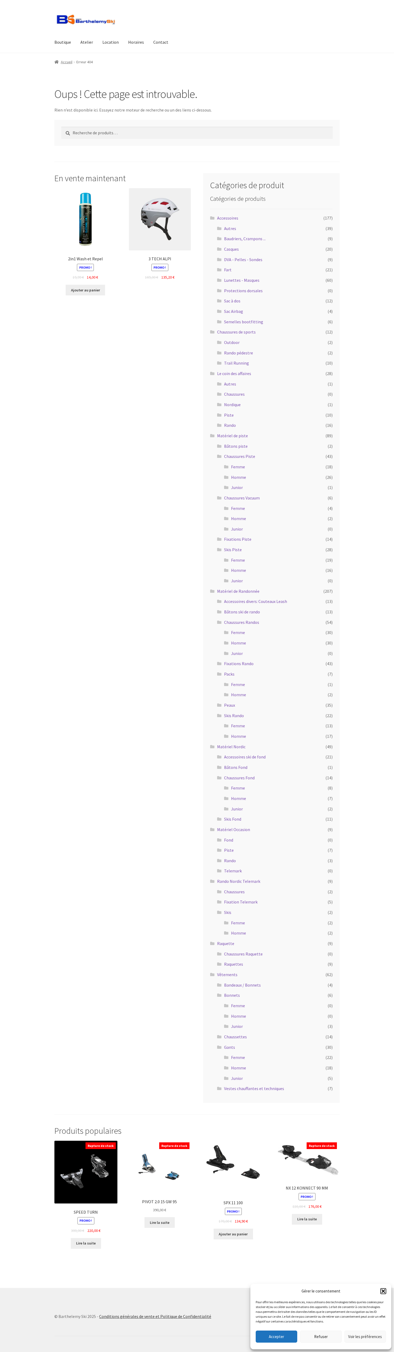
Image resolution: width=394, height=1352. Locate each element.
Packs (229, 674)
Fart (228, 269)
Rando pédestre (238, 352)
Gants (229, 1047)
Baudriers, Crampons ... (245, 238)
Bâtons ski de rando (242, 611)
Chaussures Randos (241, 622)
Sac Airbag (233, 311)
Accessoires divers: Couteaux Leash (255, 601)
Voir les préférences (365, 1336)
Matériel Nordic (231, 746)
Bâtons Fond (235, 767)
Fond (228, 840)
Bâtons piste (236, 446)
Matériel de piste (232, 435)
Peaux (229, 705)
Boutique (62, 42)
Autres (230, 228)
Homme (238, 477)
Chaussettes (235, 1036)
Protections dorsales (243, 290)
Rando (230, 425)
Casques (231, 249)
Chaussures (234, 394)
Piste (229, 415)
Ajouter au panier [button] (85, 290)
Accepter (276, 1336)
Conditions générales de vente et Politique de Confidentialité (155, 1316)
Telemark (233, 870)
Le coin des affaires (234, 373)
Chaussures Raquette (243, 954)
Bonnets (232, 995)
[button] (383, 1291)
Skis (227, 912)
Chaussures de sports (236, 332)
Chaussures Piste (239, 456)
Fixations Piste (237, 539)
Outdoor (232, 342)
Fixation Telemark (241, 902)
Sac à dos (232, 300)
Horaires (136, 42)
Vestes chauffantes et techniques (254, 1088)
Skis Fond (232, 819)
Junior (237, 487)
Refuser (321, 1336)
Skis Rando (234, 715)
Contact (160, 42)
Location (110, 42)
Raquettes (233, 964)
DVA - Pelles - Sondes (243, 259)
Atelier (86, 42)
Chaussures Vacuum (242, 498)
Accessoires (227, 218)
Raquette (225, 943)
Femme (238, 466)
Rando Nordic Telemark (238, 881)
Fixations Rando (239, 663)
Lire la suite (86, 1243)
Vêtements (227, 974)
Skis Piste (233, 549)
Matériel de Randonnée (238, 591)
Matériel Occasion (233, 829)
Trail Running (236, 363)
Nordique (232, 404)
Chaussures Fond (239, 777)
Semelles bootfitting (243, 321)
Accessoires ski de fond (245, 757)
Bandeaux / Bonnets (242, 985)
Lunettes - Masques (241, 280)
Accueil (66, 62)
